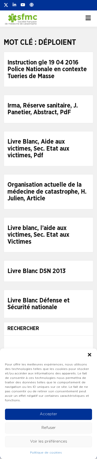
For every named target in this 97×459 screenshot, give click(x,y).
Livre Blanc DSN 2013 (36, 271)
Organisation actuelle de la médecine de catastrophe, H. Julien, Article (47, 192)
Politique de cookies (46, 452)
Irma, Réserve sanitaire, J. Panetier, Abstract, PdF (42, 109)
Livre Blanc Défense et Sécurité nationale (38, 304)
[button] (89, 354)
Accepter (48, 414)
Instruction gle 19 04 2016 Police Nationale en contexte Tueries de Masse (47, 69)
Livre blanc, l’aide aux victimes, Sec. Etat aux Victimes (38, 235)
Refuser (49, 428)
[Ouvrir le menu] (88, 17)
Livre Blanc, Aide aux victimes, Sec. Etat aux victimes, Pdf (38, 149)
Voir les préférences (48, 441)
